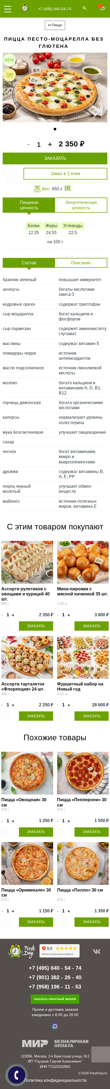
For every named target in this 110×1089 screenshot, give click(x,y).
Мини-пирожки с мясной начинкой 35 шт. (82, 591)
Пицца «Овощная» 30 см (23, 802)
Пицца (56, 25)
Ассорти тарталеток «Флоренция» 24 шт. (22, 686)
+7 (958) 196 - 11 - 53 (55, 987)
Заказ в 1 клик (65, 173)
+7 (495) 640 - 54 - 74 (55, 968)
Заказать (36, 626)
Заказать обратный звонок (55, 999)
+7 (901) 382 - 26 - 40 (55, 977)
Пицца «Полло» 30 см (80, 890)
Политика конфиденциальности (55, 1080)
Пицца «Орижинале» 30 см (26, 892)
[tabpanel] (55, 87)
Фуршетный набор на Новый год (80, 686)
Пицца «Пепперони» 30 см (82, 802)
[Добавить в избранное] (9, 173)
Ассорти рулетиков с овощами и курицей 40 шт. (25, 594)
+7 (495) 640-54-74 (54, 9)
